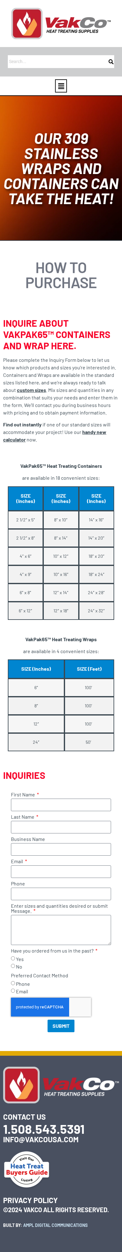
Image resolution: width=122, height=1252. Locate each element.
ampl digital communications (55, 1225)
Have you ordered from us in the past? (52, 951)
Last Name (23, 817)
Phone (18, 883)
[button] (61, 85)
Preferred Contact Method (39, 975)
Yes (20, 959)
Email (17, 861)
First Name (23, 794)
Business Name (28, 839)
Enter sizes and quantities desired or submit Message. (59, 908)
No (19, 966)
